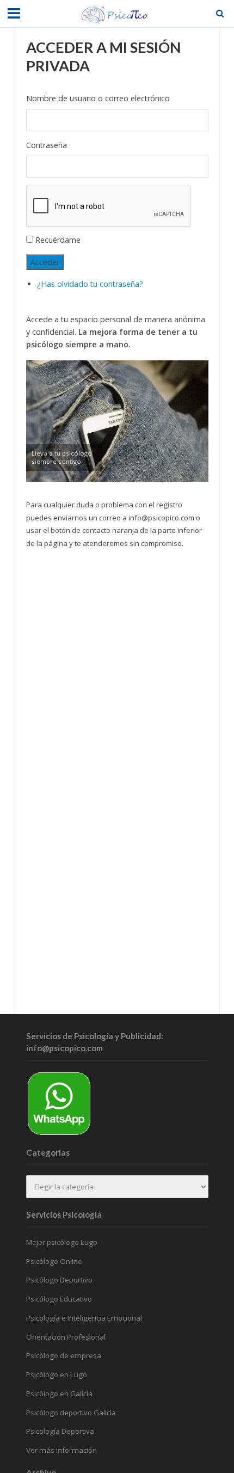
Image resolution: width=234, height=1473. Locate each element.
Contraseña (46, 145)
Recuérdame (58, 240)
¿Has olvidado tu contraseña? (90, 284)
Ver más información (61, 1450)
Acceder (44, 262)
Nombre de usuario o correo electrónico (98, 98)
